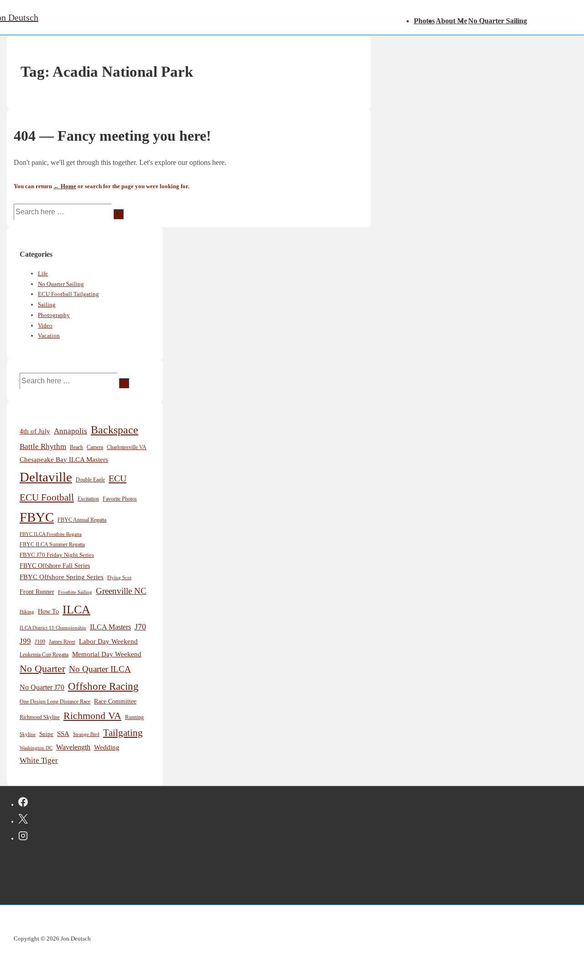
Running (134, 717)
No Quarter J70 (42, 687)
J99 (25, 641)
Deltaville (46, 477)
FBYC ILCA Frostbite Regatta (51, 534)
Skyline (28, 734)
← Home (64, 186)
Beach (76, 447)
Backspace (114, 430)
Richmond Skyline (40, 717)
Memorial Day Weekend (106, 654)
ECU (117, 478)
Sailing (47, 304)
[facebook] (23, 803)
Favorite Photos (120, 499)
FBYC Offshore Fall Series (55, 565)
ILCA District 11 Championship (53, 627)
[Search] (119, 214)
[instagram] (23, 837)
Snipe (46, 734)
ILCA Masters (110, 627)
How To (48, 611)
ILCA (76, 609)
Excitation (88, 499)
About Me (451, 21)
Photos (424, 21)
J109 (40, 642)
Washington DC (36, 748)
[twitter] (23, 820)
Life (43, 273)
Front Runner (37, 591)
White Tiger (39, 760)
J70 (140, 626)
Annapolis (70, 431)
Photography (54, 315)
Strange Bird (86, 734)
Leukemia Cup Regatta (44, 655)
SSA (63, 733)
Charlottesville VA (126, 447)
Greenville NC (121, 591)
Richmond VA (92, 715)
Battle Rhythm (43, 446)
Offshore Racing (103, 686)
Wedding (107, 747)
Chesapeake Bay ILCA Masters (64, 459)
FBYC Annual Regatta (81, 520)
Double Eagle (90, 480)
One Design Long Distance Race (55, 702)
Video (45, 325)
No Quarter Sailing (497, 21)
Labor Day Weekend (108, 641)
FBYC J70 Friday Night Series (57, 555)
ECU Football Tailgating (68, 294)
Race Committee (115, 701)
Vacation (49, 335)
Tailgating (123, 733)
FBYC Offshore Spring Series (62, 577)
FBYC (37, 517)
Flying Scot (119, 577)
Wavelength (73, 747)
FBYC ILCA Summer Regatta (52, 544)
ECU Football (47, 497)
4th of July (35, 431)
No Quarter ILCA (100, 669)
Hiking (27, 611)
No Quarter (42, 668)
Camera (95, 447)
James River (62, 642)
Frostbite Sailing (75, 592)
